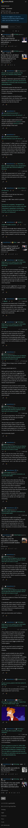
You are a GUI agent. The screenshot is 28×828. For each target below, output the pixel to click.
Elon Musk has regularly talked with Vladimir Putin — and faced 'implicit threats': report (14, 703)
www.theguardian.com (6, 62)
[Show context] (3, 76)
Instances (3, 815)
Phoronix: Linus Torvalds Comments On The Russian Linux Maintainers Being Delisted (12, 73)
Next (3, 798)
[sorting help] (16, 31)
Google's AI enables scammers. (9, 224)
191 (3, 792)
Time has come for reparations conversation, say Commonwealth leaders (13, 475)
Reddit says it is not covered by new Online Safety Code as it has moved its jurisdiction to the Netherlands (14, 264)
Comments (12, 26)
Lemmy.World (8, 1)
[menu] (26, 1)
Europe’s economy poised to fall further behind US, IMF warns (14, 684)
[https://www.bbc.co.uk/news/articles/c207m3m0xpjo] (24, 540)
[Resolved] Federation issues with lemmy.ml (12, 115)
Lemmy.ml (18, 121)
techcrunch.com (4, 790)
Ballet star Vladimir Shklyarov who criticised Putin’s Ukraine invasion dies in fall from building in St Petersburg (14, 167)
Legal (2, 812)
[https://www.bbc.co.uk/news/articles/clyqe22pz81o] (24, 39)
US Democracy (5, 190)
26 (3, 254)
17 (3, 46)
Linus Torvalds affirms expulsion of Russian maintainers (12, 731)
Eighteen (5, 301)
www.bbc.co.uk (4, 44)
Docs (2, 819)
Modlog (3, 809)
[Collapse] (3, 71)
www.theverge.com (5, 771)
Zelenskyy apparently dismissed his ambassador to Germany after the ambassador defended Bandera (14, 82)
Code (2, 822)
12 (3, 548)
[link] (6, 46)
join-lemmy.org (5, 825)
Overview (4, 26)
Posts (18, 26)
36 (3, 774)
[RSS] (18, 31)
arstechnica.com (4, 251)
